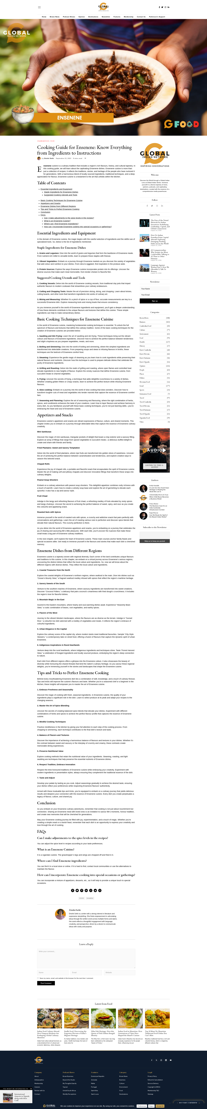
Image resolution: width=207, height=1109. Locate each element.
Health (142, 342)
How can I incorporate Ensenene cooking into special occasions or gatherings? (78, 227)
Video (142, 422)
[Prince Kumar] (143, 507)
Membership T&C (153, 1091)
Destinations (93, 17)
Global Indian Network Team (158, 495)
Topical (65, 1087)
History (142, 346)
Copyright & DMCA (154, 1087)
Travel (142, 398)
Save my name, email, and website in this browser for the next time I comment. (66, 978)
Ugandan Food (43, 141)
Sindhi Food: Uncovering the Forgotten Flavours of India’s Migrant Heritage (75, 1033)
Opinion (81, 17)
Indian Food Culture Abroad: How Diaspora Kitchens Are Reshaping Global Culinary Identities (48, 1034)
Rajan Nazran (153, 513)
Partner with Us (39, 1091)
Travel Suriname (145, 410)
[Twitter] (162, 7)
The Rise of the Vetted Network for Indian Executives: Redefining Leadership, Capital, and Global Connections (160, 224)
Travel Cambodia (145, 402)
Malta (93, 1083)
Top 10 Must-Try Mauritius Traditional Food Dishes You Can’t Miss (156, 1033)
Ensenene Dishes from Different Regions (58, 206)
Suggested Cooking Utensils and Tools (60, 195)
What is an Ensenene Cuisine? (57, 221)
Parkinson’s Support (157, 17)
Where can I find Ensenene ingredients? (61, 224)
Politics (142, 378)
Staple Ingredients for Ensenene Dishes (61, 192)
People (142, 370)
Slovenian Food (145, 382)
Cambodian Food (145, 326)
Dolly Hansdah (154, 485)
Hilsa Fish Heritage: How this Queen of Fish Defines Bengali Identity (103, 1033)
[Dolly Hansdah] (143, 488)
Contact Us (141, 17)
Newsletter (106, 17)
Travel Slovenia (145, 406)
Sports (142, 390)
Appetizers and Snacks (50, 203)
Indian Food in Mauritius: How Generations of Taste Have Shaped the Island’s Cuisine (130, 1033)
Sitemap (150, 1094)
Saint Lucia (95, 1094)
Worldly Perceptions (69, 1094)
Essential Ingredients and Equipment (56, 189)
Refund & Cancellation (155, 1080)
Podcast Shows (69, 17)
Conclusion (45, 212)
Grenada (94, 1080)
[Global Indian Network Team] (143, 498)
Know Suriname (145, 358)
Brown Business (68, 1076)
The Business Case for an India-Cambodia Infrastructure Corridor (158, 507)
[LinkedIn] (168, 7)
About (36, 1076)
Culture (142, 330)
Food (52, 141)
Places (142, 374)
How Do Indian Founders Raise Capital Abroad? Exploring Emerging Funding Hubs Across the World (160, 239)
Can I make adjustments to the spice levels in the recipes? (69, 218)
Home (44, 17)
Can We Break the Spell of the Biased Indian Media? (158, 516)
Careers (37, 1087)
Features (117, 17)
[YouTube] (170, 1060)
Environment (144, 334)
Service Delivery (153, 1083)
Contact (37, 1094)
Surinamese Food (145, 394)
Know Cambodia (145, 350)
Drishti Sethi (49, 158)
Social (141, 386)
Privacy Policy (152, 1076)
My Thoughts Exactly (69, 1083)
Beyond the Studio (69, 1080)
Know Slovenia (145, 354)
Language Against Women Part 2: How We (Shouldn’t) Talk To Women (160, 268)
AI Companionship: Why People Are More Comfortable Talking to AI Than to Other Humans (160, 254)
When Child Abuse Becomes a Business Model (159, 498)
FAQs (43, 215)
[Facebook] (159, 7)
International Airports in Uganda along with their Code (21, 1097)
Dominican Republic (97, 1076)
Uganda (90, 898)
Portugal (94, 1087)
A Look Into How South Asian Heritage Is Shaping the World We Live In (159, 489)
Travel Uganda (145, 414)
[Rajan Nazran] (143, 516)
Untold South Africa (69, 1091)
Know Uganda (145, 362)
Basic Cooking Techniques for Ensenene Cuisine (61, 200)
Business (142, 322)
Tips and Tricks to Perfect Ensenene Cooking (60, 209)
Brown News (55, 17)
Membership (128, 17)
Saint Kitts (94, 1091)
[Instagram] (165, 7)
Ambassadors (39, 1080)
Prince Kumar (153, 504)
